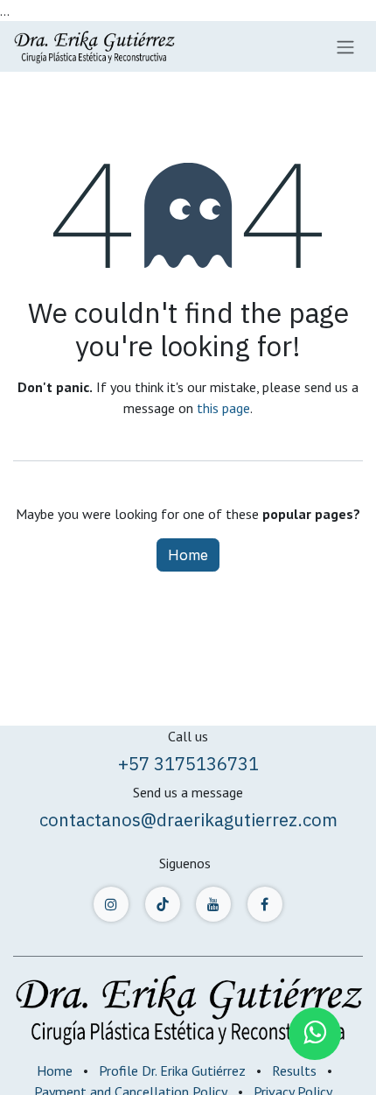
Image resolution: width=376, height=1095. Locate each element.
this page (223, 408)
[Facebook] (265, 904)
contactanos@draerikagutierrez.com (188, 820)
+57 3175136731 (188, 764)
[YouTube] (213, 904)
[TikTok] (163, 904)
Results (294, 1070)
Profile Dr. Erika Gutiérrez (172, 1070)
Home (188, 555)
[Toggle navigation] (345, 46)
